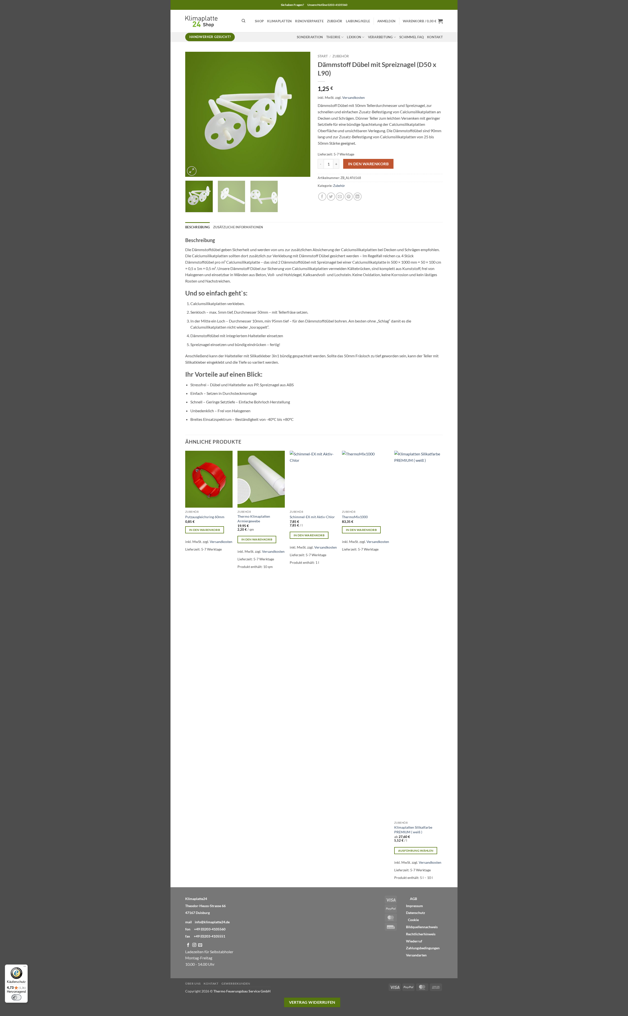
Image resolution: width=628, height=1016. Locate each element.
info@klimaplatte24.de (212, 922)
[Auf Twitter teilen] (331, 197)
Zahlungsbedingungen (423, 948)
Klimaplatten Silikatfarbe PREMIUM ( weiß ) (413, 829)
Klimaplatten (279, 21)
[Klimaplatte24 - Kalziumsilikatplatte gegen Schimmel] (209, 21)
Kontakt (435, 37)
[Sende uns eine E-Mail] (200, 945)
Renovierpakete (309, 21)
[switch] (16, 997)
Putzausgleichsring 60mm (204, 517)
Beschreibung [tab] (197, 227)
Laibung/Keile (358, 21)
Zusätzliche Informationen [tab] (238, 227)
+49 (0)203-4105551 (209, 936)
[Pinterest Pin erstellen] (349, 197)
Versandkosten (353, 97)
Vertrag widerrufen (312, 1002)
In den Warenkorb (368, 164)
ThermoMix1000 (355, 517)
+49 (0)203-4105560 (209, 929)
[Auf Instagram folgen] (194, 945)
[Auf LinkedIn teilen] (357, 197)
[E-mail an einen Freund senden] (340, 197)
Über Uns (193, 983)
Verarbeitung (380, 37)
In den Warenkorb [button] (204, 529)
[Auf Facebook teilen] (322, 197)
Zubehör (334, 21)
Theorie (333, 37)
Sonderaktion (310, 37)
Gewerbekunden (236, 983)
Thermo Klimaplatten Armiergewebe (253, 518)
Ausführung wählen (415, 850)
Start (323, 56)
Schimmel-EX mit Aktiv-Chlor (312, 517)
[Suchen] (243, 21)
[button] (386, 21)
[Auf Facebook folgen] (188, 945)
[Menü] (25, 967)
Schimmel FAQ (411, 37)
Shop (259, 21)
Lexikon (354, 37)
